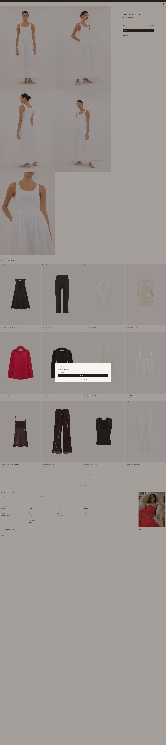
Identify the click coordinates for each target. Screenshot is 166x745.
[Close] (108, 365)
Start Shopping (83, 375)
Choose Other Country (83, 379)
